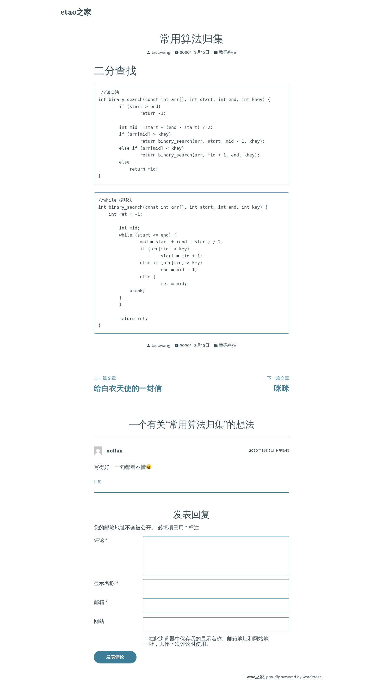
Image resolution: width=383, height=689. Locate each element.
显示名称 (106, 583)
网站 (99, 621)
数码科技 (228, 52)
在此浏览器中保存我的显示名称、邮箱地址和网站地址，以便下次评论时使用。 (209, 641)
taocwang (161, 52)
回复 (97, 482)
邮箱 (101, 602)
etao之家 (75, 12)
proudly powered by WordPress (294, 676)
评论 (101, 540)
